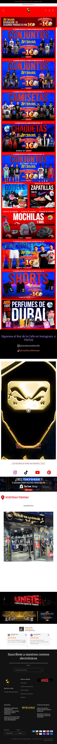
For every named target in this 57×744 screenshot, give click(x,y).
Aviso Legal (23, 683)
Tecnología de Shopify (26, 738)
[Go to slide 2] (28, 646)
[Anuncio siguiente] (54, 1)
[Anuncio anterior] (3, 1)
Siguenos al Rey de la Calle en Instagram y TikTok (28, 338)
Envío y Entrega (25, 690)
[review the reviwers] (26, 635)
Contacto (23, 697)
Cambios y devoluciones (27, 686)
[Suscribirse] (41, 670)
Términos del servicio (48, 740)
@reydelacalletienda (30, 350)
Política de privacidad (37, 738)
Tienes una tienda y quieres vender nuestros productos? (44, 709)
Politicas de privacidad (27, 693)
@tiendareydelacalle (30, 345)
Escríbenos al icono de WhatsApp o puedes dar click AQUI (44, 715)
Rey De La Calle (18, 738)
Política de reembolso (48, 738)
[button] (3, 10)
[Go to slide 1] (27, 646)
